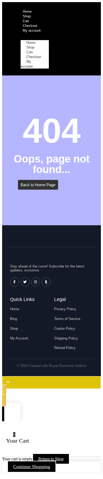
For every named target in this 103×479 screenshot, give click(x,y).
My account (27, 64)
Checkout (33, 57)
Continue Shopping (31, 466)
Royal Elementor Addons (68, 366)
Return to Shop (51, 459)
